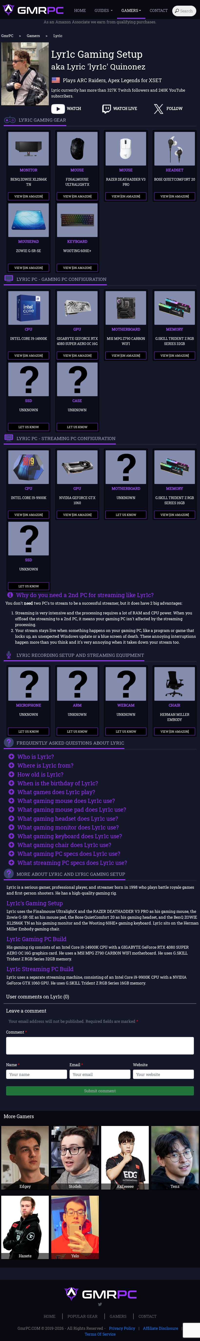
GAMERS (118, 1316)
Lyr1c (57, 35)
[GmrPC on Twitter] (100, 1304)
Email (76, 1064)
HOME (80, 10)
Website (140, 1064)
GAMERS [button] (129, 10)
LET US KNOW (29, 427)
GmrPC (7, 35)
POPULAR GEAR (83, 1316)
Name (13, 1064)
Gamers (33, 35)
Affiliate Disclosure (160, 1328)
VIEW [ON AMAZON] (28, 196)
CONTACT (159, 10)
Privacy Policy (122, 1328)
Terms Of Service (100, 1334)
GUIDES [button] (102, 10)
